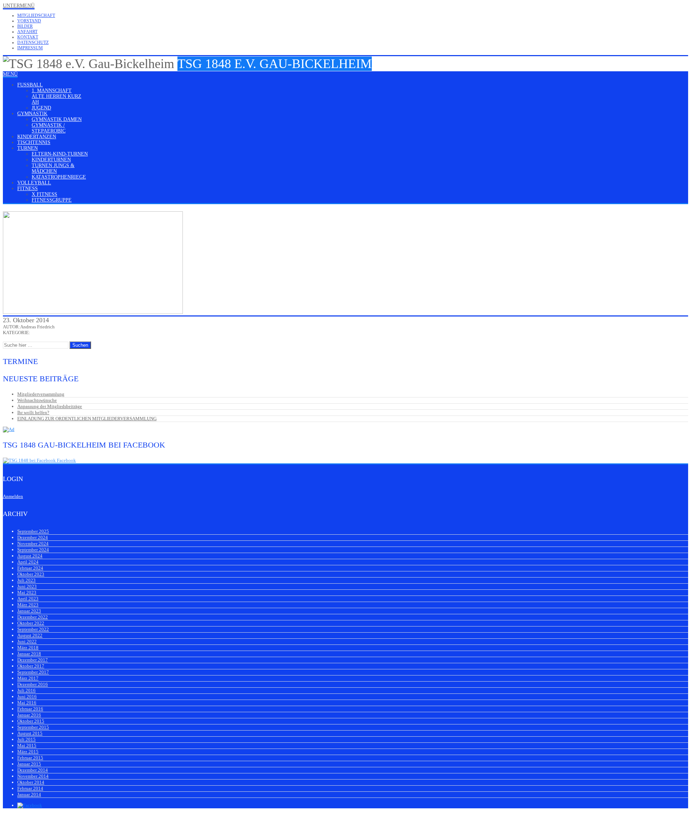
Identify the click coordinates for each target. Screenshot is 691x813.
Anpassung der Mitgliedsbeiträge (49, 406)
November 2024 (33, 543)
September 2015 (33, 727)
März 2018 (28, 647)
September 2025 (33, 531)
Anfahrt (27, 31)
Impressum (30, 47)
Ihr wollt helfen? (33, 412)
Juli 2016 (26, 690)
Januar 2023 (29, 611)
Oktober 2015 (30, 721)
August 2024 (29, 555)
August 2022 (29, 635)
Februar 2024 (30, 568)
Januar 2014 (29, 794)
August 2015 (29, 733)
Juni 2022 (27, 641)
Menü (10, 74)
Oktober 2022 (30, 623)
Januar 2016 (29, 715)
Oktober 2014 (30, 782)
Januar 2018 (29, 653)
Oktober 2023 (30, 574)
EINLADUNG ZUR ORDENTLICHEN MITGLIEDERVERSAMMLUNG (87, 418)
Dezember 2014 (32, 770)
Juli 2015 (26, 739)
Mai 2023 (26, 592)
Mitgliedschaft (36, 15)
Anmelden (13, 496)
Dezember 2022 (32, 617)
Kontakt (27, 37)
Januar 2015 (29, 764)
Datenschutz (33, 42)
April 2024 (28, 562)
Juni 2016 (27, 696)
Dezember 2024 (32, 537)
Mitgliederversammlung (40, 394)
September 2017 (33, 672)
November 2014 (33, 776)
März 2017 (28, 678)
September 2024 (33, 549)
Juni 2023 (27, 586)
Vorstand (29, 20)
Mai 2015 (26, 745)
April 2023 (28, 598)
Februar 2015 (30, 757)
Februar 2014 (30, 788)
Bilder (25, 26)
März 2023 (28, 604)
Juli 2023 (26, 580)
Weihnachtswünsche (37, 400)
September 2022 (33, 629)
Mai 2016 (26, 702)
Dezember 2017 (32, 659)
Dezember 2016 (32, 684)
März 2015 (28, 751)
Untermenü (19, 5)
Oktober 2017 (30, 666)
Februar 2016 (30, 708)
